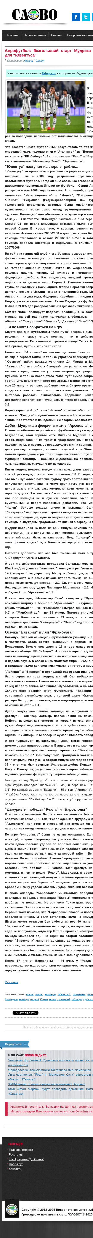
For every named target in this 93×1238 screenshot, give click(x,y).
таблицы (77, 999)
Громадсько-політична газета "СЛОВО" (35, 14)
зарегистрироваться (57, 1111)
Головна (13, 35)
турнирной (63, 999)
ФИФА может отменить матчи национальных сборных (46, 1084)
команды (50, 994)
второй (34, 999)
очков (39, 994)
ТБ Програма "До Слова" (26, 1159)
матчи (52, 999)
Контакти (15, 1168)
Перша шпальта (35, 35)
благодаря (11, 999)
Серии (44, 999)
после (29, 994)
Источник (11, 982)
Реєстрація (16, 1154)
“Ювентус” (64, 994)
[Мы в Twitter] (87, 17)
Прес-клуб (16, 1164)
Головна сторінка (21, 1149)
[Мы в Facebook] (77, 17)
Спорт (39, 60)
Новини (56, 35)
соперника (79, 994)
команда (24, 999)
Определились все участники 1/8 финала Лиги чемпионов (49, 1070)
